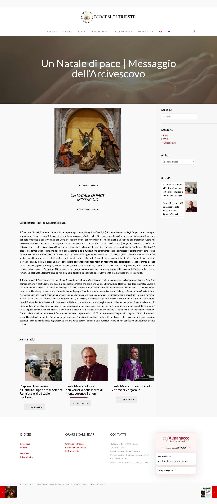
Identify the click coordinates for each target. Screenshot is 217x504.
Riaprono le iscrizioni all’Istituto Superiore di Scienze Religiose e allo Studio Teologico (41, 391)
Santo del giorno (176, 459)
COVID (164, 139)
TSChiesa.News (168, 142)
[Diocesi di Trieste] (108, 17)
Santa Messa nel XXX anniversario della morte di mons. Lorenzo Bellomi (84, 389)
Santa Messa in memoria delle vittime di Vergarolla (132, 388)
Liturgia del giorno (176, 470)
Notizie (164, 135)
